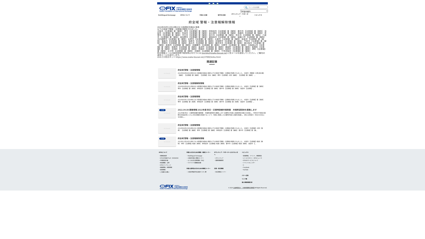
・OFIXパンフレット (165, 165)
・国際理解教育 (218, 160)
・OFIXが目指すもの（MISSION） (169, 158)
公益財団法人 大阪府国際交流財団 (243, 188)
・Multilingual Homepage (194, 156)
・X (243, 165)
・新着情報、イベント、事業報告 (252, 156)
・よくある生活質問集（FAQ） (195, 160)
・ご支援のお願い (164, 172)
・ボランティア (218, 158)
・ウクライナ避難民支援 (193, 163)
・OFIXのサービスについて (250, 160)
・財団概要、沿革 (164, 163)
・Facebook (245, 167)
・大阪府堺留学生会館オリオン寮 (196, 172)
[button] (246, 7)
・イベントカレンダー (248, 163)
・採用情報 (162, 170)
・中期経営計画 (163, 160)
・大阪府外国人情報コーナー (195, 158)
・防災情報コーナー (220, 172)
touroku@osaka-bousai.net (214, 52)
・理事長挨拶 (163, 156)
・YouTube (245, 170)
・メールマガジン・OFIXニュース (252, 158)
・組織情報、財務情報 (165, 167)
